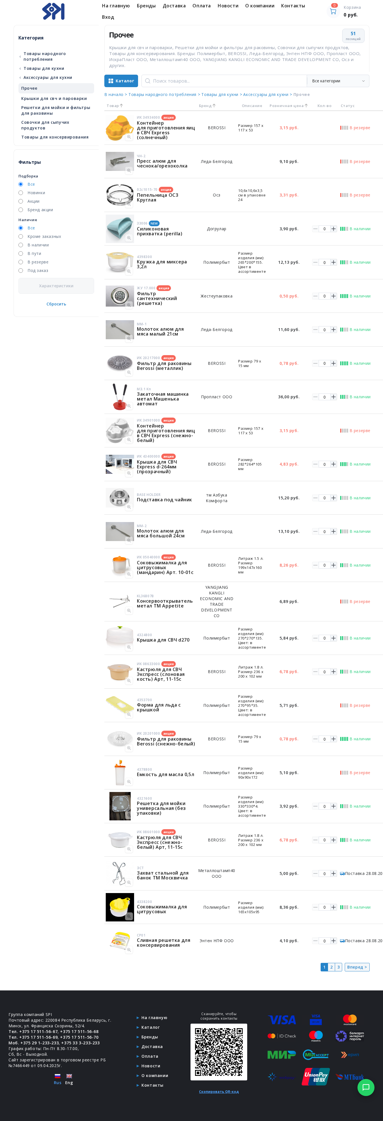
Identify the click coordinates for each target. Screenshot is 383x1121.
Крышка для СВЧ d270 (163, 640)
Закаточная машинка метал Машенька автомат (163, 399)
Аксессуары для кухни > (267, 94)
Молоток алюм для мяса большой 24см (161, 533)
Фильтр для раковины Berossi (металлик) (164, 365)
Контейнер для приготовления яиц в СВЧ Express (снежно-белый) (166, 433)
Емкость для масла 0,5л (165, 774)
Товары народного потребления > (164, 94)
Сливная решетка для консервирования (163, 942)
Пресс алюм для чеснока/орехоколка (162, 163)
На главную (116, 6)
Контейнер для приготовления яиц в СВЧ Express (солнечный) (166, 130)
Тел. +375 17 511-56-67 (33, 1031)
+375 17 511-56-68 (79, 1031)
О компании (259, 6)
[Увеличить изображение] (129, 137)
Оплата (201, 6)
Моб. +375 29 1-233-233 (34, 1042)
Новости (228, 6)
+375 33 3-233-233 (80, 1042)
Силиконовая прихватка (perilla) (159, 231)
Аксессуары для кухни (45, 77)
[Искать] (147, 80)
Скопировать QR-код (219, 1091)
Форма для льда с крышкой (159, 707)
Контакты (293, 6)
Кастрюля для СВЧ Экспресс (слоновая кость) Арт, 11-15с (161, 674)
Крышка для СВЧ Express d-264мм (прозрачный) (157, 467)
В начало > (115, 94)
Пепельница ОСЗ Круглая (157, 197)
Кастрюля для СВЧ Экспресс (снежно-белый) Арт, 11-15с (160, 842)
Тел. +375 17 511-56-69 (33, 1037)
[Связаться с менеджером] (365, 1087)
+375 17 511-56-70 (79, 1037)
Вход (108, 17)
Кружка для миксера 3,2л (162, 264)
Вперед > (357, 967)
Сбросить (56, 304)
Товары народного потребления (42, 56)
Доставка (174, 6)
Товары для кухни (41, 68)
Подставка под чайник (164, 499)
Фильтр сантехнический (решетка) (157, 298)
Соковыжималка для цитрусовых (162, 909)
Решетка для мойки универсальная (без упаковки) (161, 808)
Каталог (150, 1027)
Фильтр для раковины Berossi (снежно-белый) (166, 741)
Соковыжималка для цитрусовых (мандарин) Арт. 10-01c (165, 567)
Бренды (146, 6)
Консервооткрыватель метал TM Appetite (165, 603)
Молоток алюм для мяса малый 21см (160, 331)
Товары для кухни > (221, 94)
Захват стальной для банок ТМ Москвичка (163, 875)
